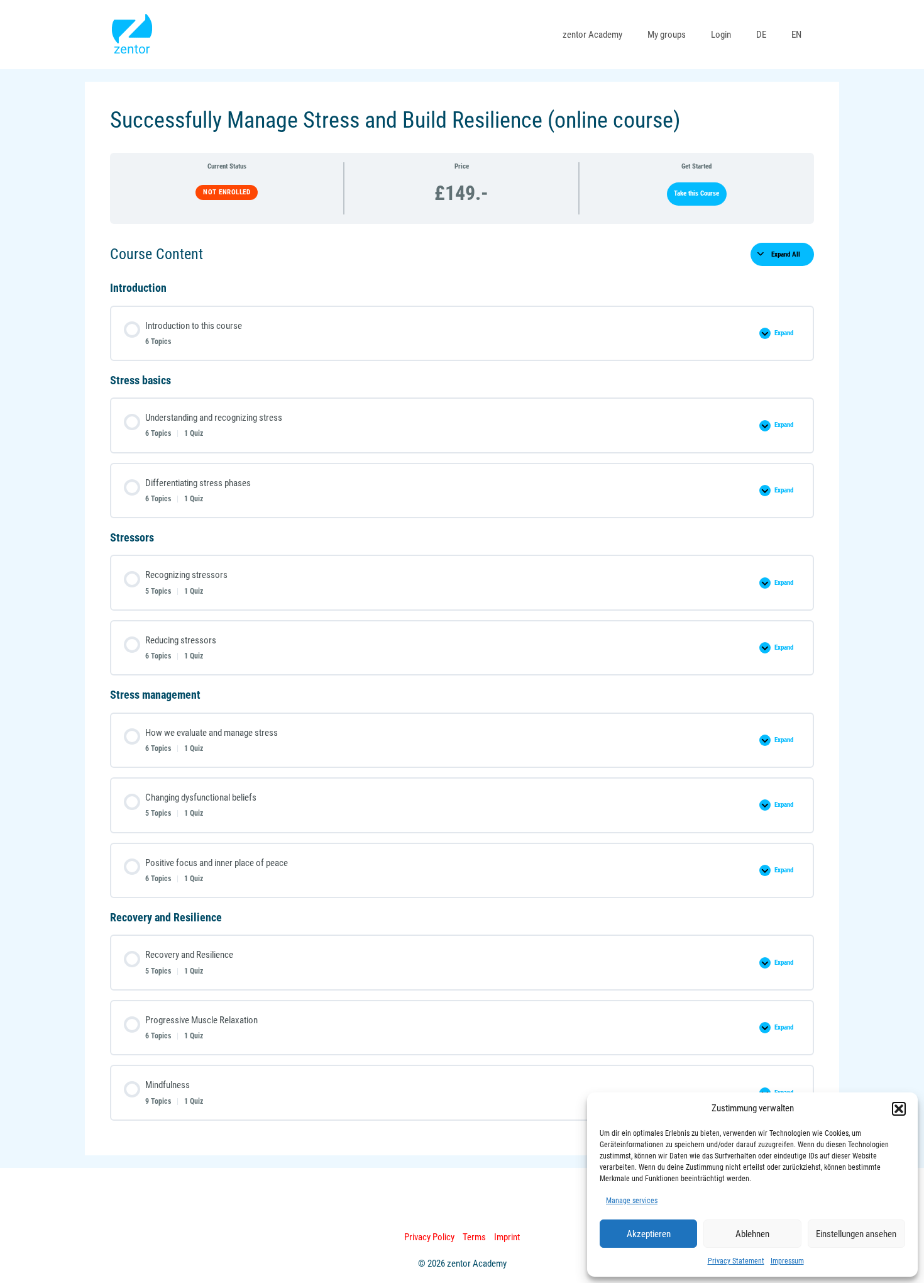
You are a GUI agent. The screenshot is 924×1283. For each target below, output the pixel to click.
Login (721, 34)
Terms (474, 1237)
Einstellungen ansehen (856, 1234)
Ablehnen (752, 1234)
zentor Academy (592, 34)
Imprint (507, 1237)
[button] (899, 1108)
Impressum (787, 1261)
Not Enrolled (226, 192)
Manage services (631, 1200)
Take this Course (696, 193)
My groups (666, 34)
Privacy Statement (736, 1261)
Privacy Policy (429, 1237)
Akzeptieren (649, 1234)
